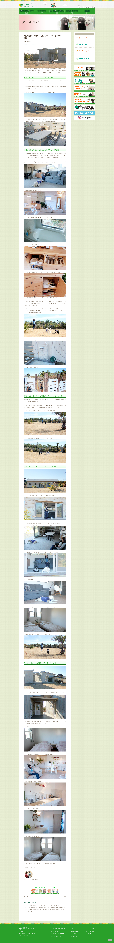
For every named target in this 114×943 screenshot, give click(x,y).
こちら (33, 867)
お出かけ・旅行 (41, 905)
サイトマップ (88, 933)
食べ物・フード (30, 911)
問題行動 (46, 907)
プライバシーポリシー (90, 928)
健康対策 (33, 907)
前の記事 (26, 896)
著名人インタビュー (74, 933)
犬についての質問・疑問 (33, 909)
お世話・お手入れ (33, 905)
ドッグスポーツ (57, 905)
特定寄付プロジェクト (75, 931)
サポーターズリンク (90, 931)
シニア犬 (51, 905)
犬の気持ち (47, 909)
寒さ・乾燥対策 (51, 907)
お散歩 (47, 905)
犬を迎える (52, 909)
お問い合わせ (53, 938)
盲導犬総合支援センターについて (58, 928)
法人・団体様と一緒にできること (58, 933)
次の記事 (64, 896)
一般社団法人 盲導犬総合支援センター (28, 5)
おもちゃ (26, 905)
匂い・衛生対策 (39, 907)
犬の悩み (42, 909)
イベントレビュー (74, 928)
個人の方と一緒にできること (57, 936)
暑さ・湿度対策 (59, 907)
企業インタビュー (74, 936)
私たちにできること (55, 931)
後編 (24, 863)
